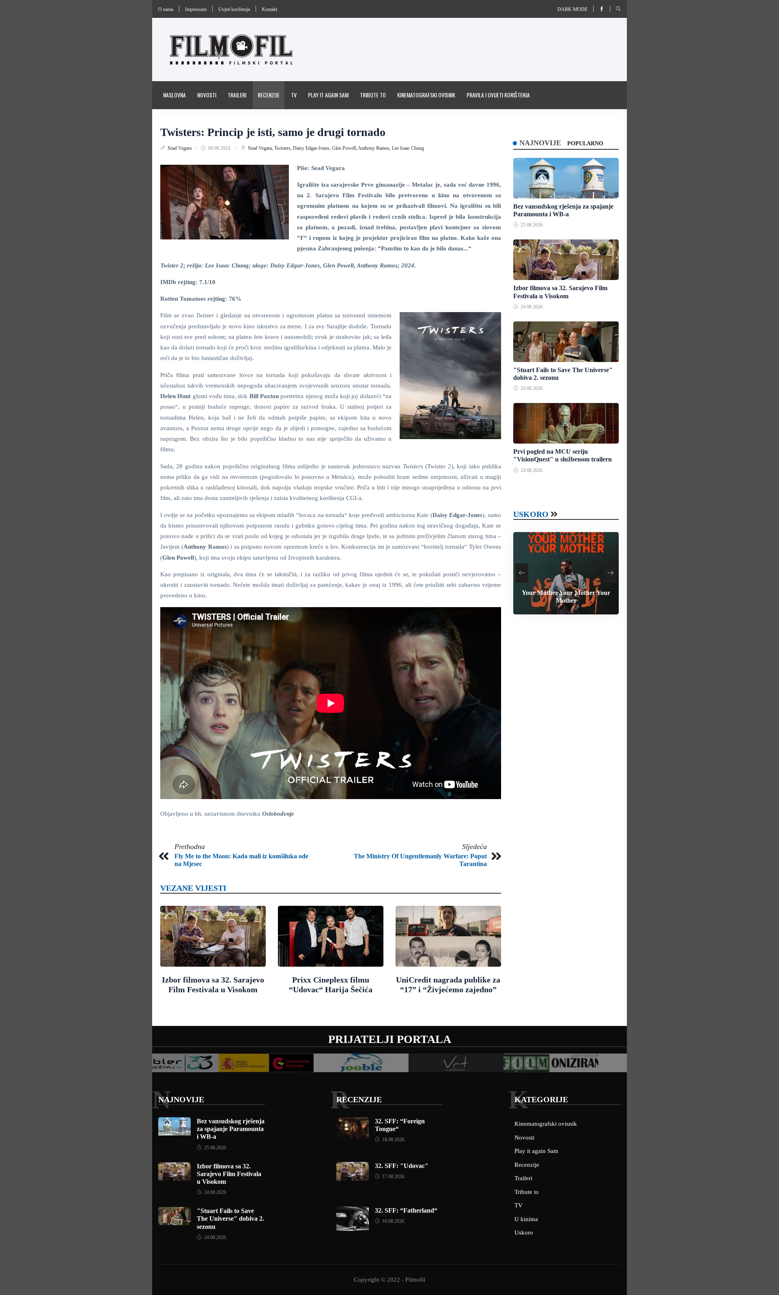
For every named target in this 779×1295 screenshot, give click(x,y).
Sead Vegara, (261, 148)
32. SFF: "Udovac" (401, 1165)
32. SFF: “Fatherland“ (406, 1210)
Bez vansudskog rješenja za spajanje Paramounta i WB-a (231, 1129)
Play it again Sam (328, 94)
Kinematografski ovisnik (426, 94)
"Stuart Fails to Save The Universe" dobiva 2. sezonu (230, 1218)
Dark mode (572, 9)
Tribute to (373, 94)
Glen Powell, (345, 148)
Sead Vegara (180, 148)
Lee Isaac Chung (408, 148)
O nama (165, 9)
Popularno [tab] (585, 143)
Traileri (237, 94)
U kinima (526, 1219)
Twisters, (283, 148)
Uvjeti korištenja (234, 9)
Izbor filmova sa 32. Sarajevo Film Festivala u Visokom (229, 1174)
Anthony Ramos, (375, 148)
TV (294, 94)
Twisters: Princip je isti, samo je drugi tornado (272, 132)
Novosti (206, 94)
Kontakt (269, 9)
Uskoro (531, 514)
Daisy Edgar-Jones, (312, 148)
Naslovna (174, 94)
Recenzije (269, 94)
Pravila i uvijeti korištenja (498, 94)
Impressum (196, 9)
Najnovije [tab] (540, 143)
